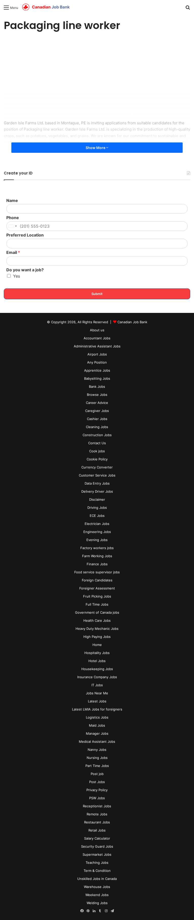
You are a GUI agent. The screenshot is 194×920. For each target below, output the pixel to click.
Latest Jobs (97, 701)
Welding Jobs (97, 903)
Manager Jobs (97, 733)
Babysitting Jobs (97, 378)
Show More (96, 147)
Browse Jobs (97, 395)
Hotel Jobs (97, 661)
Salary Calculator (97, 838)
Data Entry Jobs (97, 483)
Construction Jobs (97, 435)
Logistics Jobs (97, 717)
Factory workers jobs (97, 548)
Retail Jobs (97, 830)
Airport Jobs (97, 354)
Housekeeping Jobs (97, 669)
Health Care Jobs (97, 620)
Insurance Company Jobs (97, 677)
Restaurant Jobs (97, 822)
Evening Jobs (97, 540)
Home (97, 645)
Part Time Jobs (97, 766)
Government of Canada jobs (97, 612)
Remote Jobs (97, 814)
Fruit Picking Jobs (97, 596)
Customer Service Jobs (97, 475)
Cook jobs (97, 451)
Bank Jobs (97, 386)
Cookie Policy (97, 459)
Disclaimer (97, 499)
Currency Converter (97, 467)
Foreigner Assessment (97, 588)
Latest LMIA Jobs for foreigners (97, 709)
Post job (97, 774)
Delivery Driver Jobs (97, 491)
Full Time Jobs (97, 604)
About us (97, 330)
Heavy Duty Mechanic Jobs (97, 629)
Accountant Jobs (97, 338)
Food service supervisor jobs (97, 572)
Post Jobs (97, 782)
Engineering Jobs (97, 532)
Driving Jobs (97, 508)
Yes (16, 276)
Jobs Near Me (97, 693)
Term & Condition (97, 871)
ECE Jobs (97, 516)
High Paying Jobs (97, 637)
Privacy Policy (97, 790)
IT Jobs (97, 685)
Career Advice (97, 403)
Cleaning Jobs (97, 427)
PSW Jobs (97, 798)
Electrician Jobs (97, 524)
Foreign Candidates (97, 580)
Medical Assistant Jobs (97, 741)
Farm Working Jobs (97, 556)
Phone (12, 217)
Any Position (97, 362)
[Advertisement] (97, 77)
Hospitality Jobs (97, 653)
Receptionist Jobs (97, 806)
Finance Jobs (97, 564)
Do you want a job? (25, 269)
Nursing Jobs (97, 758)
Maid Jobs (97, 725)
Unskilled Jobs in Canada (97, 879)
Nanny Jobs (97, 750)
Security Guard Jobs (97, 846)
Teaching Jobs (97, 862)
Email (13, 252)
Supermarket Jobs (97, 854)
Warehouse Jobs (97, 887)
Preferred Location (25, 235)
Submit (97, 294)
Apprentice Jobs (97, 370)
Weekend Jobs (97, 895)
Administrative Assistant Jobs (97, 346)
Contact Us (97, 443)
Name (12, 200)
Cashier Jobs (97, 419)
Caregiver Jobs (97, 411)
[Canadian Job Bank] (46, 7)
